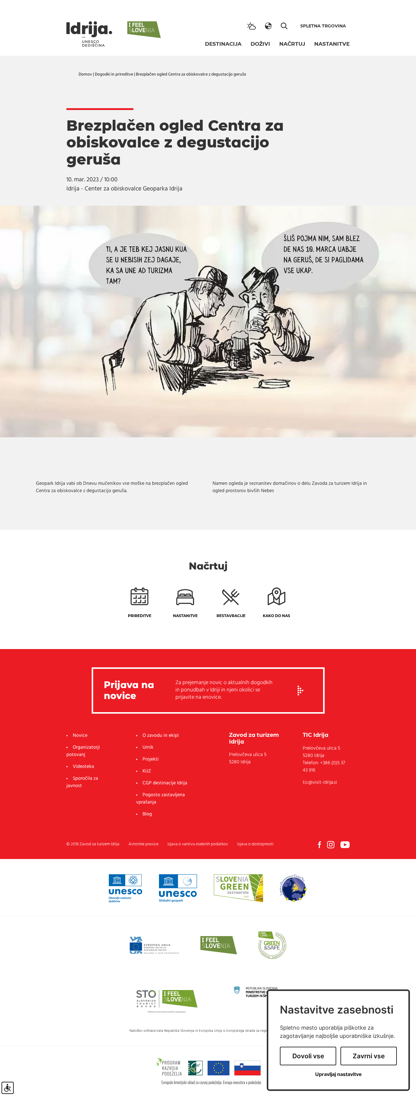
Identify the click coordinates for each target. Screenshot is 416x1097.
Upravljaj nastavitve (338, 1074)
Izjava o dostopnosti (255, 844)
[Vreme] (251, 26)
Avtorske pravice (143, 844)
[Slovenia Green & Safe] (272, 945)
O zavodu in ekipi (161, 735)
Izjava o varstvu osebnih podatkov (197, 844)
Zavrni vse (369, 1056)
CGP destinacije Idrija (165, 783)
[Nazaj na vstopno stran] (89, 34)
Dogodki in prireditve (114, 74)
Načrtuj (292, 44)
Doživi (260, 44)
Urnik (148, 747)
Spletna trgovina (323, 26)
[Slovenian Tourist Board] (167, 1001)
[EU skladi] (154, 945)
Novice (80, 735)
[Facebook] (319, 844)
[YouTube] (345, 844)
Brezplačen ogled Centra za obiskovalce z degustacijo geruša (191, 74)
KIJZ (147, 771)
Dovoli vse (308, 1056)
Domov (85, 74)
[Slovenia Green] (238, 888)
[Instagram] (330, 844)
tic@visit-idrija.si (320, 782)
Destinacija (223, 44)
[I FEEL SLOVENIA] (218, 945)
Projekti (151, 759)
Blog (147, 814)
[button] (268, 26)
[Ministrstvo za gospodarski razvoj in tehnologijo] (264, 991)
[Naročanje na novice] (300, 690)
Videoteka (83, 766)
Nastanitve (332, 44)
